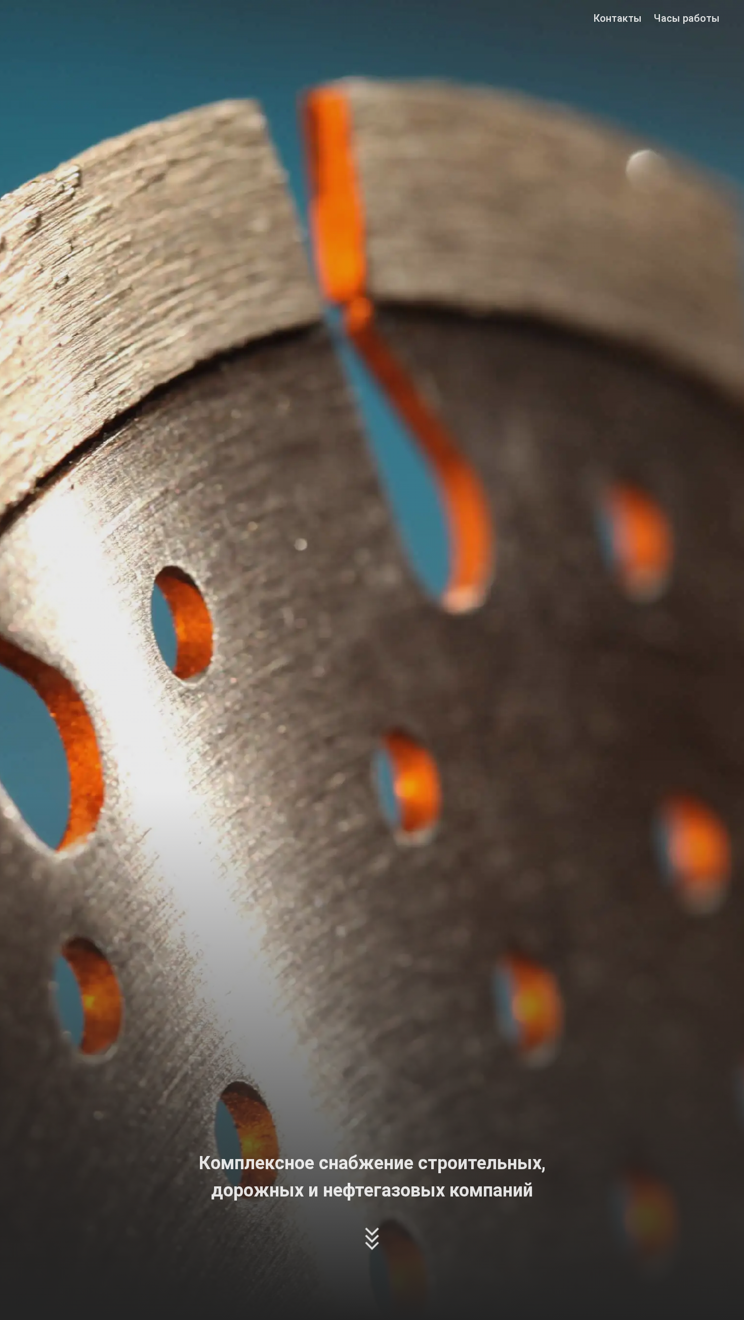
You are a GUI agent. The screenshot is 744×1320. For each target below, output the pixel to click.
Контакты (617, 18)
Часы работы (687, 18)
